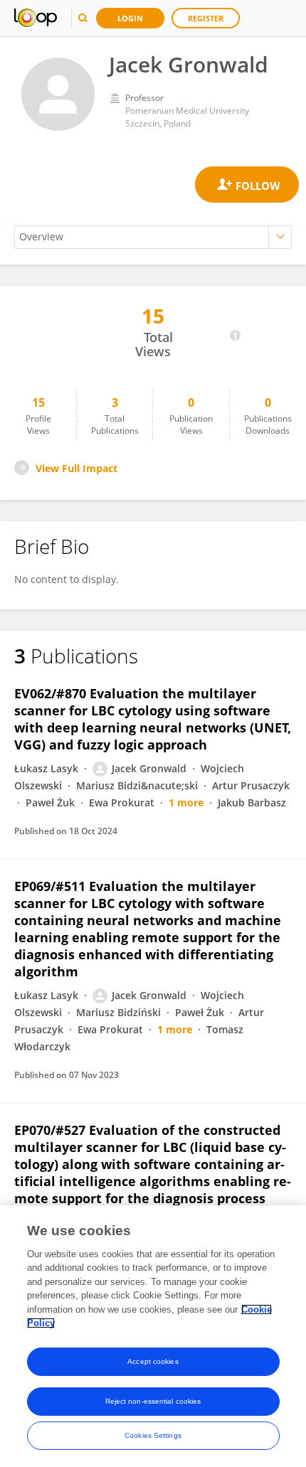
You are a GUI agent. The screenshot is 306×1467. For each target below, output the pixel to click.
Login (130, 18)
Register (205, 18)
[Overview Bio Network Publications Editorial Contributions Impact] (153, 237)
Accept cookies (152, 1361)
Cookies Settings (153, 1435)
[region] (153, 1336)
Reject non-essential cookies (153, 1401)
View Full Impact (76, 468)
